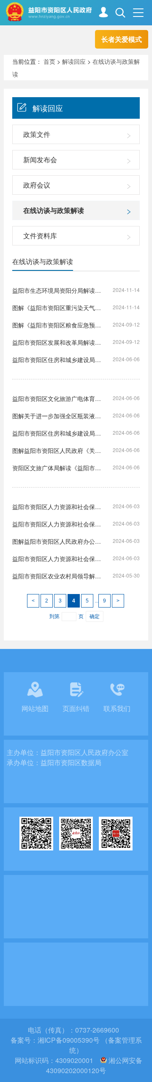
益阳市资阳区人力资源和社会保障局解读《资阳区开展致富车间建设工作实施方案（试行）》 (56, 558)
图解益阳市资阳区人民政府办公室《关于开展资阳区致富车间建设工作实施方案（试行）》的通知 (56, 541)
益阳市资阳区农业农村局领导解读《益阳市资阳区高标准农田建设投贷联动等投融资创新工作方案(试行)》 (56, 576)
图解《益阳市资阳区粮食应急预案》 (56, 325)
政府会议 (36, 185)
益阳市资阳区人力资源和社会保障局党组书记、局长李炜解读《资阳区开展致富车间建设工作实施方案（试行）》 (56, 524)
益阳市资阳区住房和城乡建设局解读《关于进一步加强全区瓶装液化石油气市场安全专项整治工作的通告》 (56, 433)
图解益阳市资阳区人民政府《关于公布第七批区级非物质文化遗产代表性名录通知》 (56, 450)
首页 (49, 61)
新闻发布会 (40, 159)
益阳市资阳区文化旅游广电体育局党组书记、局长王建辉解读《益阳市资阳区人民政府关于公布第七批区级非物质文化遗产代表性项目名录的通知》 (56, 398)
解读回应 (74, 61)
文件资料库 (40, 235)
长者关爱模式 (121, 39)
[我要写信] (103, 13)
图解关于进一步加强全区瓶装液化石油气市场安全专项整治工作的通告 (56, 416)
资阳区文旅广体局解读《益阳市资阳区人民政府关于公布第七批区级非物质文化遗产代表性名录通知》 (56, 467)
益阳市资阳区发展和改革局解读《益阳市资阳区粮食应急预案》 (56, 342)
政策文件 (36, 134)
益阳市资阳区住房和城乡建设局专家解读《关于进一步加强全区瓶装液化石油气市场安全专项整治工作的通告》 (56, 359)
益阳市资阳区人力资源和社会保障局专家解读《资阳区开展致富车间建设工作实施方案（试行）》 (56, 506)
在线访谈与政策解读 (53, 210)
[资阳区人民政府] (78, 11)
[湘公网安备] (103, 1060)
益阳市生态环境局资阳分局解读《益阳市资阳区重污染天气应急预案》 (56, 290)
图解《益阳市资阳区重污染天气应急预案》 (56, 307)
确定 (95, 616)
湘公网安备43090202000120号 (94, 1065)
